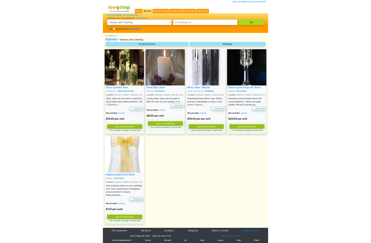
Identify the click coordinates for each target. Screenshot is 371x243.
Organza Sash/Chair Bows (120, 174)
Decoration (160, 91)
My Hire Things (160, 11)
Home (139, 11)
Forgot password (250, 230)
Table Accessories (126, 91)
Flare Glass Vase (156, 87)
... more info (136, 108)
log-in (235, 1)
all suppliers (110, 36)
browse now (142, 18)
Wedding (150, 91)
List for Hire (176, 11)
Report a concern (220, 230)
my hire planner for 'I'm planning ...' (124, 15)
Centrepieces (111, 91)
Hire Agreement (119, 230)
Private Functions (147, 44)
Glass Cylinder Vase (117, 87)
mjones (111, 39)
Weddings (227, 44)
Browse (147, 11)
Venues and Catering (195, 91)
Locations (169, 230)
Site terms (146, 230)
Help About (202, 11)
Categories (193, 230)
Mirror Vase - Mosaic (198, 87)
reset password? (258, 1)
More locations (132, 29)
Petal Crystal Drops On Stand (244, 87)
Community (189, 11)
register (244, 1)
